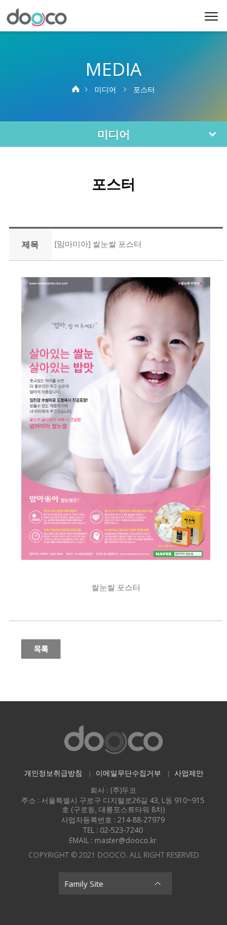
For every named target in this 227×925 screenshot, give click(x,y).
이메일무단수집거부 (128, 773)
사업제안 (188, 773)
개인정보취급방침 (53, 773)
